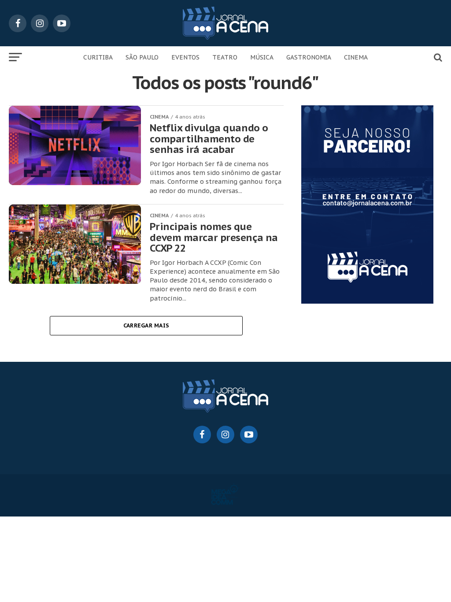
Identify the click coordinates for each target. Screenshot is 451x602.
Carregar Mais (146, 325)
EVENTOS (185, 57)
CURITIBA (98, 57)
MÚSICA (262, 57)
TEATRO (224, 57)
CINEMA (356, 57)
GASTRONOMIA (308, 57)
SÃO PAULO (142, 57)
